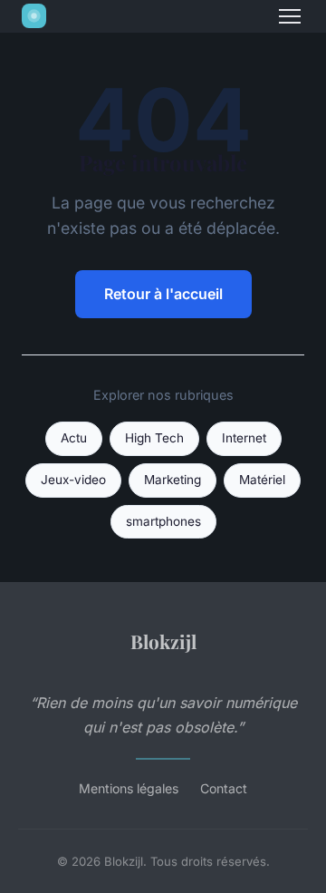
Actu (74, 438)
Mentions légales (128, 788)
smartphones (163, 521)
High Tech (154, 438)
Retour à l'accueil (163, 294)
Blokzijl (163, 641)
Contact (223, 788)
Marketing (172, 479)
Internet (244, 438)
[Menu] (290, 16)
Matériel (262, 479)
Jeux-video (73, 479)
